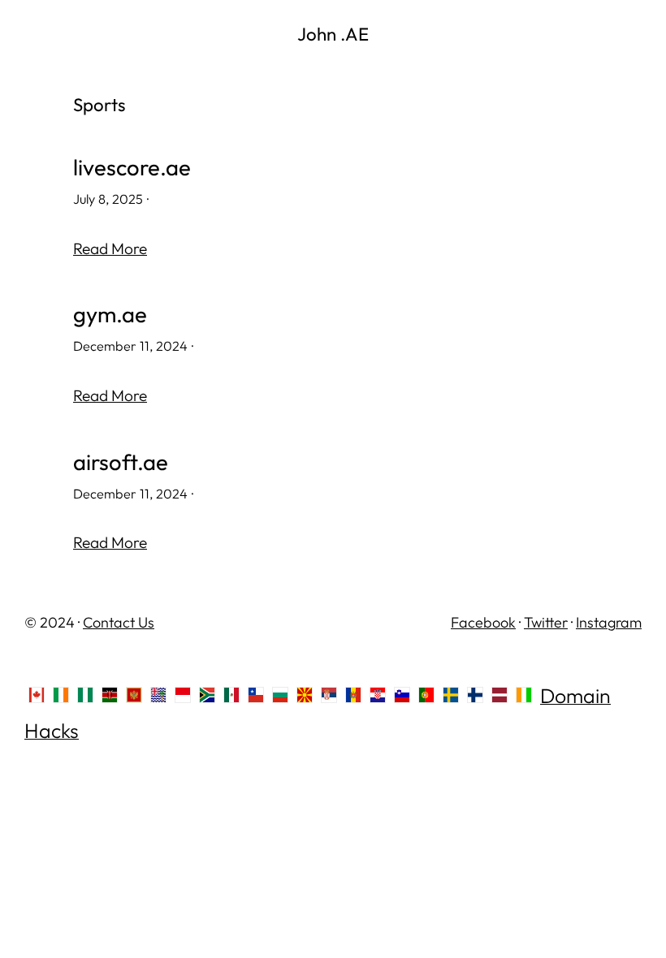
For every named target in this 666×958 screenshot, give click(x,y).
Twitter (546, 622)
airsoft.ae (120, 462)
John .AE (333, 34)
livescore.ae (132, 167)
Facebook (483, 622)
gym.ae (110, 314)
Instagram (609, 622)
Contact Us (118, 622)
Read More (110, 248)
